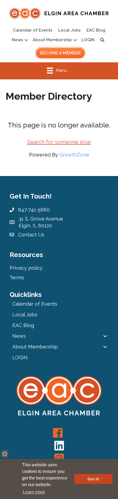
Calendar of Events (32, 30)
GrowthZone (74, 155)
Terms (17, 277)
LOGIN (88, 39)
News (17, 39)
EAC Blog (95, 30)
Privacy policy (26, 268)
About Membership (52, 39)
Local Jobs (69, 30)
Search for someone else (59, 142)
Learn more (34, 492)
